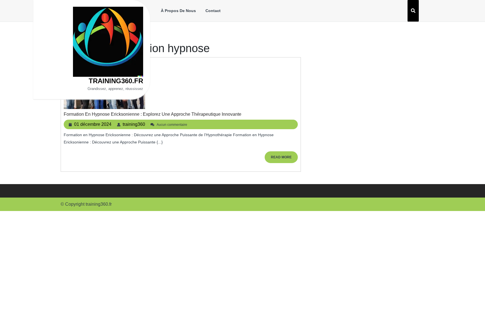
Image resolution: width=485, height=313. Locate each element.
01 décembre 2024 (92, 124)
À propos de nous (178, 10)
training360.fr (116, 81)
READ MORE (284, 159)
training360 (134, 124)
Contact (213, 10)
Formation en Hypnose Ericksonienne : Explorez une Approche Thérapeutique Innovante (152, 114)
